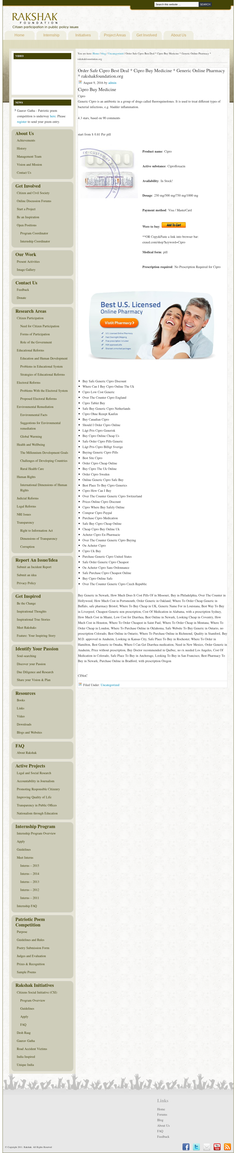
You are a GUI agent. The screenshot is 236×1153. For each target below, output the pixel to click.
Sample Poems (26, 972)
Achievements (26, 140)
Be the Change (26, 603)
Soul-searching (26, 656)
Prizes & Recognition (31, 964)
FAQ (23, 1024)
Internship (51, 35)
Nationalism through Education (37, 813)
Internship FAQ (27, 906)
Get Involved (146, 35)
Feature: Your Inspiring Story (36, 635)
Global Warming (31, 436)
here (53, 116)
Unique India (25, 1064)
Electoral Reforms (28, 382)
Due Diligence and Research (35, 672)
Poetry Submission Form (33, 948)
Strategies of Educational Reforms (42, 374)
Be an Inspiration (28, 217)
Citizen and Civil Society (33, 193)
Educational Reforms (30, 350)
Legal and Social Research (34, 773)
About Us (178, 35)
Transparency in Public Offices (37, 805)
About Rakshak (27, 752)
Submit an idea (26, 575)
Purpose (22, 931)
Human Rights (26, 477)
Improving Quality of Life (34, 797)
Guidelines (24, 849)
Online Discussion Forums (34, 201)
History (22, 148)
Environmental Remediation (35, 406)
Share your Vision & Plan (33, 680)
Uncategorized (110, 685)
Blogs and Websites (29, 732)
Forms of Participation (35, 334)
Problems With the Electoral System (44, 390)
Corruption (27, 546)
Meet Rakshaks (26, 627)
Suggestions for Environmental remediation (40, 426)
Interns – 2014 (29, 873)
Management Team (29, 156)
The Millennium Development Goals (44, 452)
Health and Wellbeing (31, 444)
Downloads (24, 724)
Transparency (25, 522)
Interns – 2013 (29, 881)
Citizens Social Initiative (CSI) (37, 992)
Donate (21, 297)
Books (21, 700)
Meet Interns (25, 857)
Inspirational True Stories (33, 619)
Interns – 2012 (29, 890)
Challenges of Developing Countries (43, 460)
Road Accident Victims (32, 1049)
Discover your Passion (31, 664)
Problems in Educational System (41, 366)
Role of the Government (36, 342)
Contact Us (24, 172)
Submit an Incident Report (34, 567)
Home (19, 35)
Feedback (23, 289)
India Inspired (26, 1056)
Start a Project (26, 209)
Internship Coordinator (35, 241)
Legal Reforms (26, 506)
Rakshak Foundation (65, 22)
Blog (160, 1120)
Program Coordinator (34, 233)
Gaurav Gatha (26, 1040)
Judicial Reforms (27, 498)
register (22, 121)
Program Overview (32, 1000)
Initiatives (83, 35)
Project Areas (115, 35)
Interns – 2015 (29, 865)
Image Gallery (26, 269)
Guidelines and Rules (30, 940)
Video (21, 716)
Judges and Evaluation (31, 956)
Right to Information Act (36, 530)
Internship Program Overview (36, 833)
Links (20, 708)
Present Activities (28, 261)
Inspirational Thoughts (31, 611)
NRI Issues (24, 514)
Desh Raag (24, 1032)
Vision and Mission (29, 164)
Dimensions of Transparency (38, 538)
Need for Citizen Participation (39, 326)
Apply (21, 841)
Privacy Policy (26, 583)
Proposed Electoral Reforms (38, 398)
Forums (162, 1114)
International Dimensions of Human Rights (43, 487)
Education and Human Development (44, 358)
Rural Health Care (32, 468)
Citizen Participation (30, 318)
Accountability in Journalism (35, 781)
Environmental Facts (33, 415)
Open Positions (26, 225)
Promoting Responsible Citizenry (38, 789)
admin (112, 82)
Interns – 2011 (29, 898)
